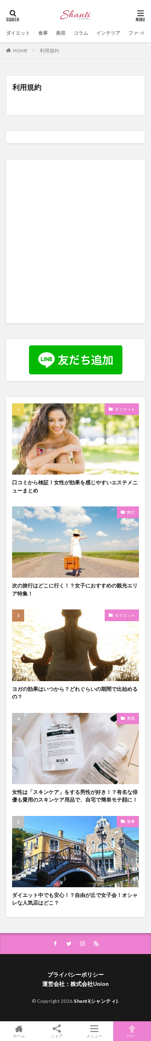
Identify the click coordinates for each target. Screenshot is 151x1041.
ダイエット (18, 33)
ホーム (19, 1035)
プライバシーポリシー (76, 974)
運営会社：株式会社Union (75, 983)
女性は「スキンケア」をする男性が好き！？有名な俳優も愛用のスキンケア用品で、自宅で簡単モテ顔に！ (75, 796)
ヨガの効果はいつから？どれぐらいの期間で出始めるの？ (75, 693)
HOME (20, 50)
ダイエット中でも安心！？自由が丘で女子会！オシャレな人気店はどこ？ (75, 899)
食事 (43, 33)
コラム (81, 33)
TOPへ (132, 1035)
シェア (57, 1035)
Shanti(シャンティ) (96, 1001)
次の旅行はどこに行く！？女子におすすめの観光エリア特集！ (75, 589)
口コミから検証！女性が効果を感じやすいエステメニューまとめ (75, 486)
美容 (61, 33)
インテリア (108, 33)
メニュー (94, 1035)
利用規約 (49, 51)
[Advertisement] (75, 240)
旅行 (131, 512)
